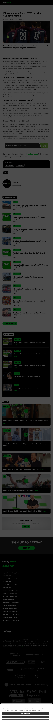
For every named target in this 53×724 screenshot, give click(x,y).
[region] (26, 713)
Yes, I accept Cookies (25, 713)
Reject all (25, 716)
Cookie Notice (39, 710)
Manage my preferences (25, 720)
